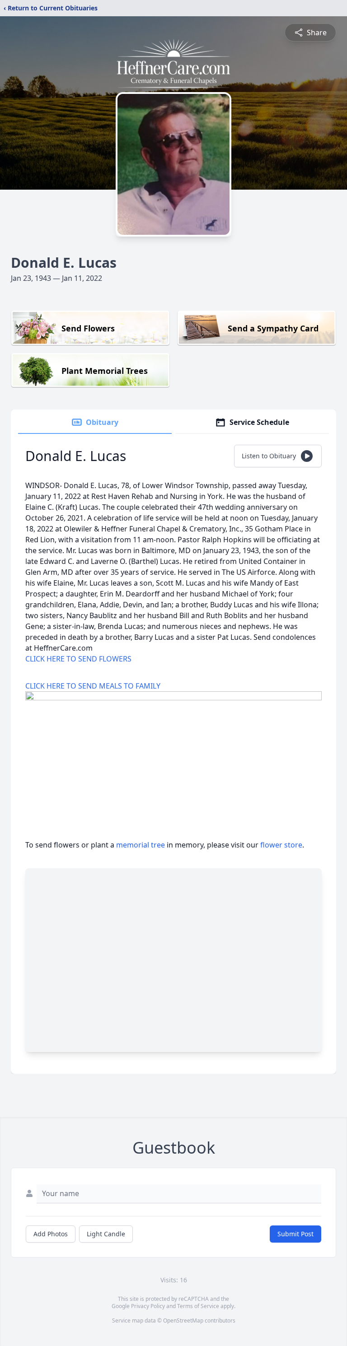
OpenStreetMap (183, 1320)
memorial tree (140, 845)
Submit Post (295, 1234)
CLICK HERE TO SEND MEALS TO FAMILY (92, 686)
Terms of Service (198, 1306)
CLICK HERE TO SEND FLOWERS (78, 659)
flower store (281, 845)
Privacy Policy (148, 1306)
